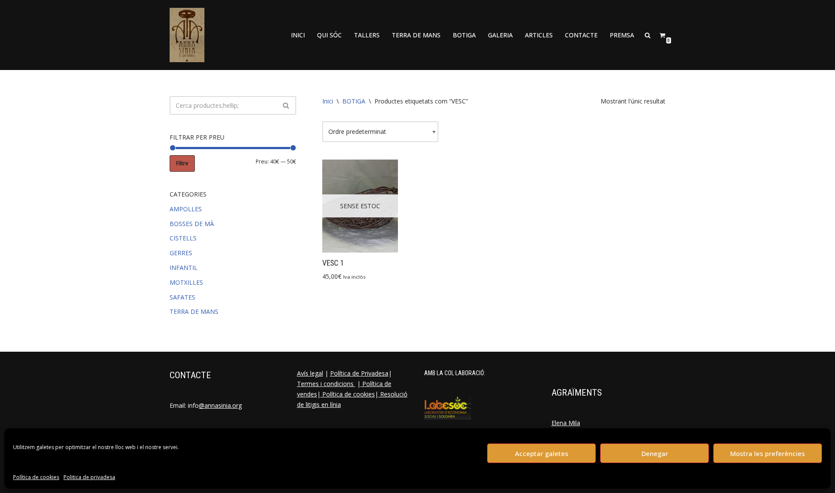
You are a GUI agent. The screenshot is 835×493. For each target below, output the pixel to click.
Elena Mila (565, 423)
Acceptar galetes (541, 453)
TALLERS (367, 35)
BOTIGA (464, 35)
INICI (298, 35)
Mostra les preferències (767, 453)
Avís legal (310, 373)
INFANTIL (183, 267)
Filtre (182, 163)
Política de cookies (36, 477)
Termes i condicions (326, 384)
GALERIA (500, 35)
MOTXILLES (186, 282)
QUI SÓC (329, 35)
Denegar (654, 453)
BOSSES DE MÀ (192, 224)
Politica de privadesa (89, 477)
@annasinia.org (220, 405)
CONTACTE (581, 35)
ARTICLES (539, 35)
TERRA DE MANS (416, 35)
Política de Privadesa (359, 373)
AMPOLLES (186, 209)
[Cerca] (286, 105)
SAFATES (182, 297)
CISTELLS (183, 238)
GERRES (181, 253)
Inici (327, 101)
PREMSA (622, 35)
